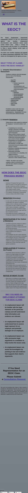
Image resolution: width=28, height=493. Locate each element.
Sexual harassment (18, 94)
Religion (13, 104)
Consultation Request (15, 379)
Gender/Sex (14, 90)
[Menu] (4, 14)
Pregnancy (13, 101)
